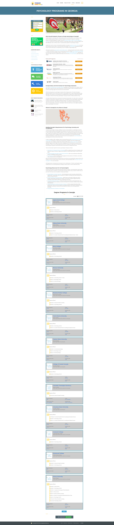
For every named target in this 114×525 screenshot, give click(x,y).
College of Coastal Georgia (60, 364)
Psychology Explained (35, 53)
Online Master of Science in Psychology (62, 82)
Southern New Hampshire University (60, 61)
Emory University (58, 476)
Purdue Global (55, 81)
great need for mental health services (61, 50)
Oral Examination (50, 155)
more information (78, 135)
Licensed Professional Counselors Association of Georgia (57, 184)
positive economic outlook (74, 45)
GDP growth (72, 46)
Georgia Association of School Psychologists (55, 177)
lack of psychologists (72, 53)
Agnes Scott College (59, 200)
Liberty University (56, 68)
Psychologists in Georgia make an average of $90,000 (55, 87)
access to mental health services (72, 52)
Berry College (57, 246)
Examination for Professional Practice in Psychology (56, 150)
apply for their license (74, 141)
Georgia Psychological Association (53, 180)
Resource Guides (34, 56)
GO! (37, 30)
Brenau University (58, 267)
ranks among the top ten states (77, 51)
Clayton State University (60, 339)
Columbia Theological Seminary (62, 385)
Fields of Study (67, 2)
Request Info (79, 61)
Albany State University (59, 223)
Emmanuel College (58, 453)
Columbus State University (60, 407)
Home (58, 2)
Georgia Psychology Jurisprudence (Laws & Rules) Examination (58, 153)
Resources (78, 2)
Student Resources (34, 59)
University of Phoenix (57, 77)
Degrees (61, 2)
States (73, 2)
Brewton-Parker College (60, 292)
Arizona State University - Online (59, 64)
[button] (61, 118)
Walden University (56, 72)
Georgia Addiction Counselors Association (54, 174)
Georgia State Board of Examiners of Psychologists (56, 188)
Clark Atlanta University (60, 316)
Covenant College (58, 432)
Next (64, 511)
